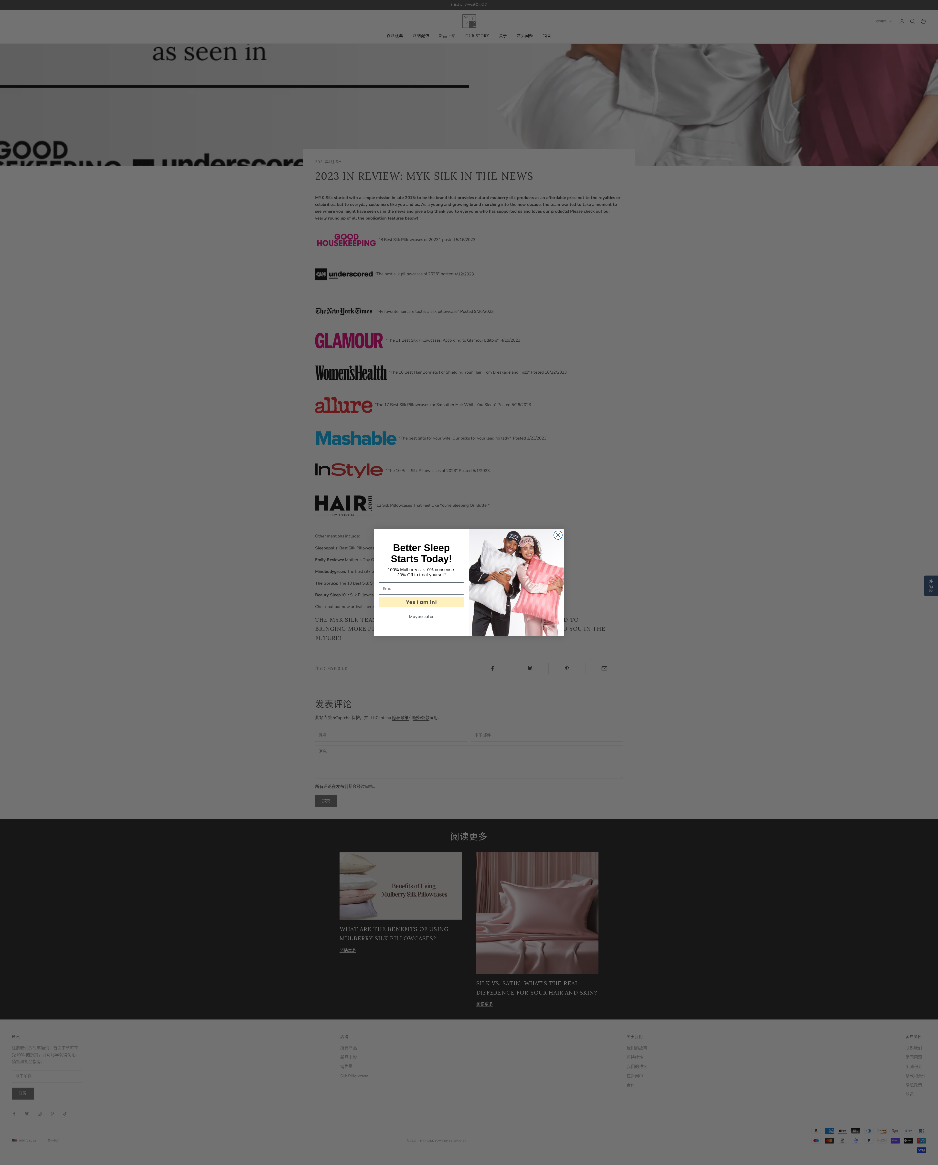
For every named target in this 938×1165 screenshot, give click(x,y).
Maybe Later (421, 616)
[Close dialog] (558, 535)
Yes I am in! (421, 602)
